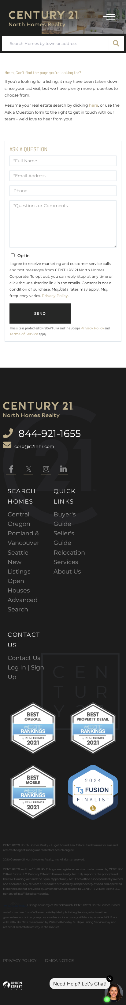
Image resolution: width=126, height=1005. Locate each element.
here (93, 105)
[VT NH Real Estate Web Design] (12, 985)
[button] (116, 43)
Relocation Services (69, 557)
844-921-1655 (48, 433)
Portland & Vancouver (23, 538)
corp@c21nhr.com (34, 446)
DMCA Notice (59, 960)
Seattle (18, 552)
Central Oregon (19, 519)
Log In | (19, 667)
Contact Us (24, 658)
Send (40, 313)
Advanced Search (23, 604)
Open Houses (19, 585)
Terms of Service (23, 334)
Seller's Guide (64, 538)
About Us (67, 571)
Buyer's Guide (65, 519)
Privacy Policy (55, 295)
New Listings (19, 566)
